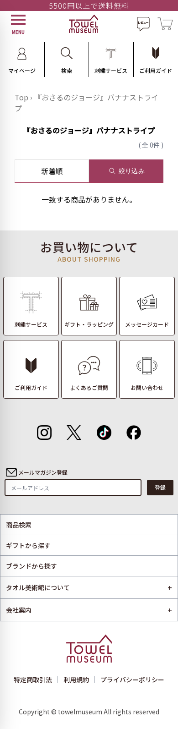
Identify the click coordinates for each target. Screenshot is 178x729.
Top (21, 97)
